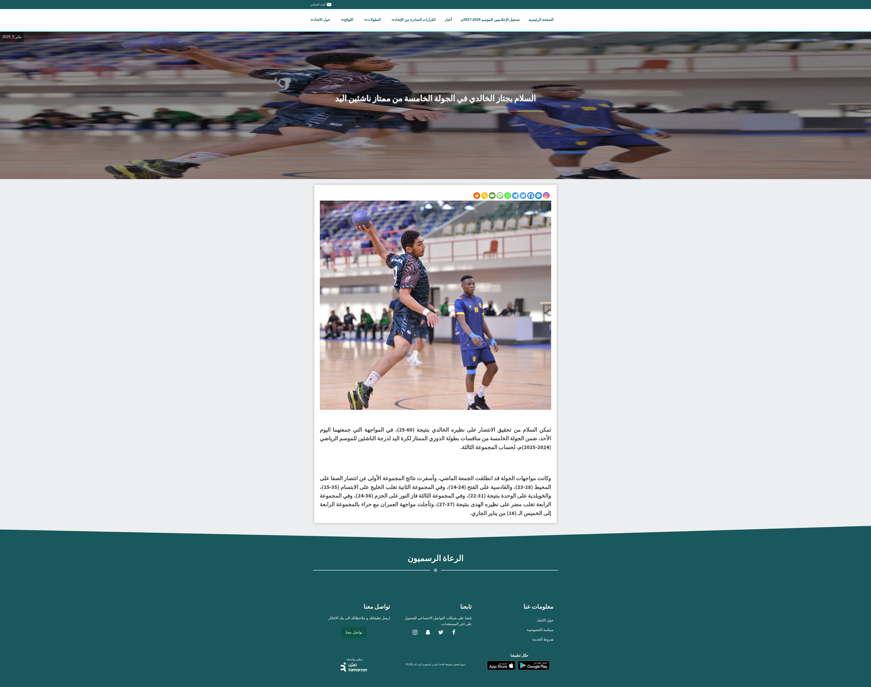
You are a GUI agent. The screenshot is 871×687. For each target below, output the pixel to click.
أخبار (448, 20)
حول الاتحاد (321, 20)
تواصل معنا (354, 632)
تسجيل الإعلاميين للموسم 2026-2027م (490, 20)
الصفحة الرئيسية (541, 20)
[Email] (492, 195)
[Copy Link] (484, 195)
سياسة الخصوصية (540, 629)
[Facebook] (530, 195)
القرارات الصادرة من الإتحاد (415, 20)
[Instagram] (546, 195)
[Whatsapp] (507, 195)
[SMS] (500, 195)
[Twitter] (523, 195)
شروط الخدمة (542, 639)
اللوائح (348, 20)
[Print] (476, 195)
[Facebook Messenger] (538, 195)
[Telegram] (515, 195)
